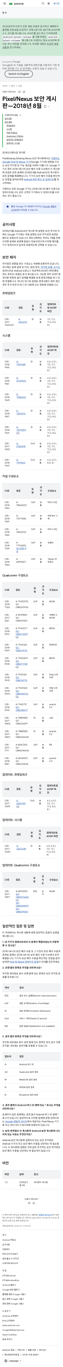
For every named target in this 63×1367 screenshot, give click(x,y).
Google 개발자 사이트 (16, 1121)
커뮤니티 (21, 1350)
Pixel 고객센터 (8, 1320)
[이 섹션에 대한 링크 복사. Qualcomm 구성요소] (31, 575)
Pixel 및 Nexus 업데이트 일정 (24, 961)
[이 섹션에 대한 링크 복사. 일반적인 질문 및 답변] (37, 926)
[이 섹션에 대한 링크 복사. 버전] (12, 1163)
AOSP (4, 86)
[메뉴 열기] (5, 3)
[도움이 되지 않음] (24, 92)
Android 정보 (8, 1350)
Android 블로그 (9, 1285)
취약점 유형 (46, 267)
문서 (4, 12)
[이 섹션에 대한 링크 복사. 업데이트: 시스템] (25, 820)
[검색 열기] (43, 3)
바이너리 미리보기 (10, 1254)
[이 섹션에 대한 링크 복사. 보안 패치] (19, 257)
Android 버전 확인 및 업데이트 (39, 179)
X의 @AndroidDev (10, 1280)
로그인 (56, 3)
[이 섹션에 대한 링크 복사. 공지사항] (18, 225)
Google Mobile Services (13, 1330)
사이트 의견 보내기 (30, 1355)
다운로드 (6, 1249)
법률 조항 (32, 1350)
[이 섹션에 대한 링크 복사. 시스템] (13, 336)
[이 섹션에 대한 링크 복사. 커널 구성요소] (21, 476)
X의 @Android (9, 1275)
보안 (20, 86)
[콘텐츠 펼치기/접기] (20, 115)
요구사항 (6, 1244)
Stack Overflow (9, 1334)
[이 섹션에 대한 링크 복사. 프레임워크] (18, 293)
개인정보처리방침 (11, 1355)
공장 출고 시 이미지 (10, 1258)
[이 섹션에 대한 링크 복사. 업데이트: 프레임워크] (30, 775)
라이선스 (43, 1350)
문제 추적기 (7, 1339)
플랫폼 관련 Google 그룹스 (14, 1294)
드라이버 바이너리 (10, 1263)
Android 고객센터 (10, 1316)
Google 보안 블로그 (11, 1289)
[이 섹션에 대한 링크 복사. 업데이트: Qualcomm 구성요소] (43, 865)
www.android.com (11, 1325)
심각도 (56, 267)
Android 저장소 (9, 1240)
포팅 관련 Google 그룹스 (13, 1303)
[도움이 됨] (19, 92)
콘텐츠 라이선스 (45, 1215)
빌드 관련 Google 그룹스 (13, 1299)
